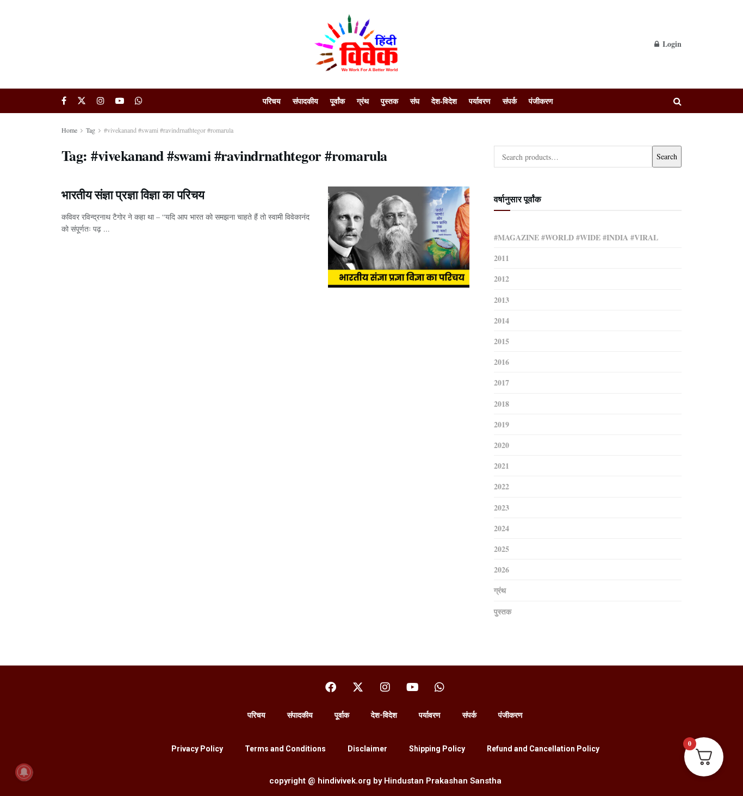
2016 (501, 362)
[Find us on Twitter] (81, 101)
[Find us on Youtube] (119, 101)
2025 (501, 549)
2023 (501, 507)
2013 (501, 300)
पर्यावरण (480, 101)
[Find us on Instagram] (100, 101)
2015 (501, 341)
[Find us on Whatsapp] (139, 101)
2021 (501, 465)
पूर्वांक (337, 101)
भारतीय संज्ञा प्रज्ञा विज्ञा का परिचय (133, 194)
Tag (90, 130)
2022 (501, 486)
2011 (501, 258)
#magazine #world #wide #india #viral (576, 237)
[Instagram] (385, 687)
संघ (414, 101)
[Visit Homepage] (357, 44)
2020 (501, 445)
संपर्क (510, 101)
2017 (501, 382)
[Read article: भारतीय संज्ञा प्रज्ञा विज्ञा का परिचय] (398, 237)
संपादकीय (305, 101)
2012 (501, 278)
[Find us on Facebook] (63, 101)
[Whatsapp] (439, 687)
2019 (501, 424)
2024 (501, 528)
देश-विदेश (444, 101)
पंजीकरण (541, 101)
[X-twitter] (358, 687)
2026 (501, 569)
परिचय (272, 101)
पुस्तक (389, 101)
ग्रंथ (363, 101)
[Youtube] (412, 687)
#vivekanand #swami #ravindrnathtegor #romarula (168, 130)
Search (667, 156)
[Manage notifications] (24, 772)
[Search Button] (677, 101)
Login (671, 43)
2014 (501, 320)
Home (69, 130)
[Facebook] (331, 687)
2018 (501, 403)
